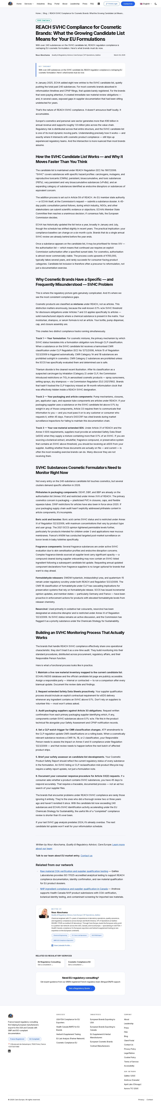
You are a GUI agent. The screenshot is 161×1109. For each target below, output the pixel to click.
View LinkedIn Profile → (63, 945)
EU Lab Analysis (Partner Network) (70, 1038)
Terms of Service (131, 1062)
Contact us (86, 855)
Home (19, 4)
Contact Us (128, 4)
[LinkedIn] (99, 4)
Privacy (141, 1100)
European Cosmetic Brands (101, 1042)
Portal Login (112, 4)
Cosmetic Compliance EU (66, 1043)
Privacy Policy (130, 1049)
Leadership (75, 4)
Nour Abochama (43, 55)
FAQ (92, 4)
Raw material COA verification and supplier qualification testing (74, 871)
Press (85, 4)
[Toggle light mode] (155, 4)
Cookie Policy (130, 1057)
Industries (41, 4)
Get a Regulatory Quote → (80, 988)
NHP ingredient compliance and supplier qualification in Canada (74, 889)
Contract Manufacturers (100, 1046)
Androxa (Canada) (131, 1080)
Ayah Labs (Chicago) (132, 1084)
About (64, 4)
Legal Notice (129, 1053)
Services (28, 4)
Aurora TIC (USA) (131, 1088)
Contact (150, 1100)
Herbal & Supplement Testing (68, 1034)
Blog (50, 4)
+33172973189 (13, 1047)
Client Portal (129, 1040)
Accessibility (129, 1066)
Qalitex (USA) (129, 1076)
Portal (57, 4)
